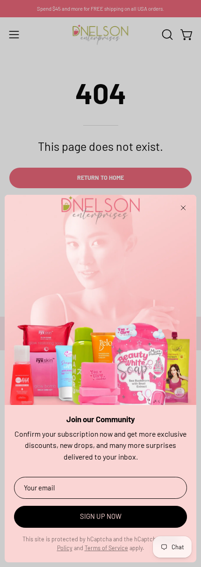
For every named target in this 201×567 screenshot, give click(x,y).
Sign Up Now (101, 516)
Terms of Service (106, 548)
